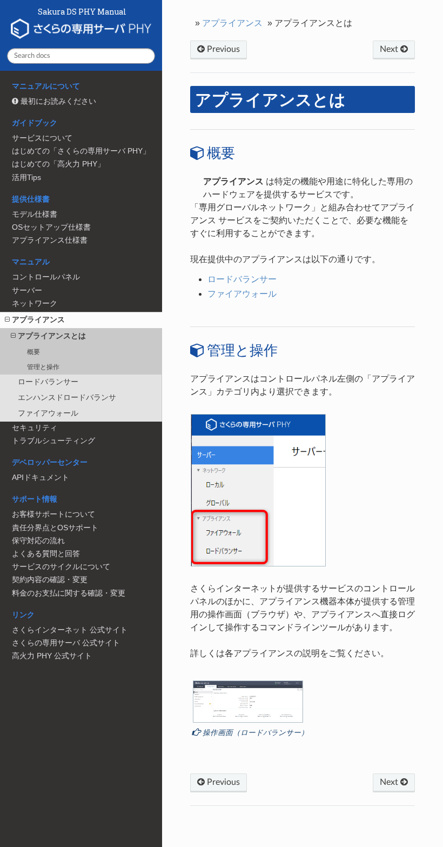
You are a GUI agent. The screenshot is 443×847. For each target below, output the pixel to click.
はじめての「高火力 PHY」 (58, 164)
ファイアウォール (48, 413)
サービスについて (42, 138)
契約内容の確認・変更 (50, 580)
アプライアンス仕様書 (50, 240)
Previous (222, 49)
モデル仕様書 (34, 214)
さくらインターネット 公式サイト (69, 630)
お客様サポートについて (53, 514)
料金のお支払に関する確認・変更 (68, 593)
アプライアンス (38, 320)
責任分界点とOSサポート (55, 528)
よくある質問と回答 (46, 554)
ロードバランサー (48, 382)
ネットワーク (34, 303)
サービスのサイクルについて (61, 567)
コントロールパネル (46, 277)
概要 (33, 352)
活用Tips (26, 178)
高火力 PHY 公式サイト (52, 656)
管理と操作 (43, 367)
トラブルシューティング (53, 441)
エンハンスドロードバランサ (67, 398)
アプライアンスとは (52, 336)
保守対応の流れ (38, 541)
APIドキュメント (40, 477)
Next (390, 49)
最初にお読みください (57, 101)
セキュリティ (34, 428)
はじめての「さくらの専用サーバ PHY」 (81, 151)
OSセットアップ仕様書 (51, 227)
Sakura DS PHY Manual (81, 12)
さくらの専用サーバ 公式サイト (66, 643)
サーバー (27, 290)
